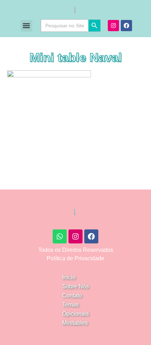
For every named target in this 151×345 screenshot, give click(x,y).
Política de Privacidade (75, 258)
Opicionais (75, 314)
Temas (70, 305)
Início (69, 277)
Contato (72, 295)
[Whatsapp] (60, 236)
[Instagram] (113, 25)
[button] (26, 26)
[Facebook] (126, 25)
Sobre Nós (75, 286)
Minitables (75, 323)
